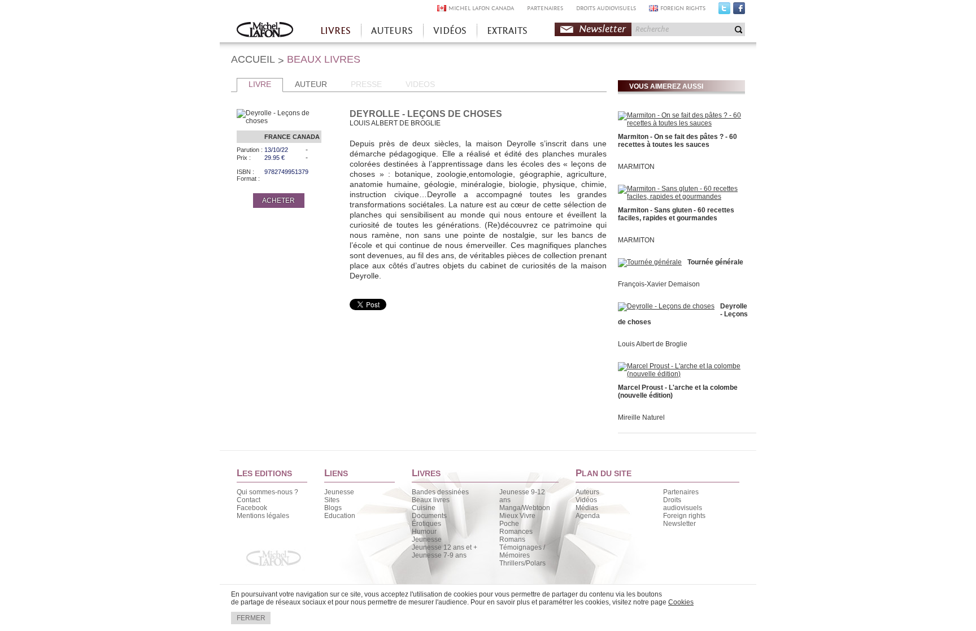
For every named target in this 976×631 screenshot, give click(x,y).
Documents (429, 516)
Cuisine (423, 508)
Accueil (265, 31)
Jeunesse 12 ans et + (444, 547)
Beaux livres (431, 500)
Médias (587, 508)
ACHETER (278, 200)
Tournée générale (715, 262)
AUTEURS (392, 31)
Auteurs (587, 492)
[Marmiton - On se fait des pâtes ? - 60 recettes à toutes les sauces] (680, 123)
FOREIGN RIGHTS (682, 8)
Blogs (333, 508)
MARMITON (636, 167)
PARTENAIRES (545, 8)
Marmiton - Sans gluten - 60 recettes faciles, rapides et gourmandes (676, 214)
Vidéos (586, 500)
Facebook (739, 10)
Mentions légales (263, 516)
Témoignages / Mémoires (522, 551)
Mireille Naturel (641, 417)
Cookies (681, 602)
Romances (516, 532)
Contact (248, 500)
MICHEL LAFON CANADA (481, 8)
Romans (512, 539)
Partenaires (681, 492)
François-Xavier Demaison (659, 284)
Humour (424, 532)
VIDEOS (420, 84)
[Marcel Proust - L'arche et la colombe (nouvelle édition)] (680, 374)
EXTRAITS (507, 31)
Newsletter (602, 29)
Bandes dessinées (440, 492)
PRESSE (366, 84)
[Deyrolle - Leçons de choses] (666, 306)
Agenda (588, 516)
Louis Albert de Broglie (652, 344)
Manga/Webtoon (524, 508)
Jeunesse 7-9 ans (439, 555)
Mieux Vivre (517, 516)
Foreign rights (684, 516)
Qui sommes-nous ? (267, 492)
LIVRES (335, 31)
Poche (509, 524)
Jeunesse (339, 492)
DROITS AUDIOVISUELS (606, 8)
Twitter (724, 10)
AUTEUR (311, 84)
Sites (331, 500)
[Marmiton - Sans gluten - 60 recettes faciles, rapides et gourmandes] (680, 197)
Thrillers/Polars (522, 563)
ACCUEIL (253, 59)
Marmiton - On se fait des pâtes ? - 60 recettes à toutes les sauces (677, 141)
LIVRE (260, 84)
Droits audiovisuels (682, 504)
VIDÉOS (450, 31)
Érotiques (426, 524)
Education (339, 516)
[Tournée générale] (650, 262)
